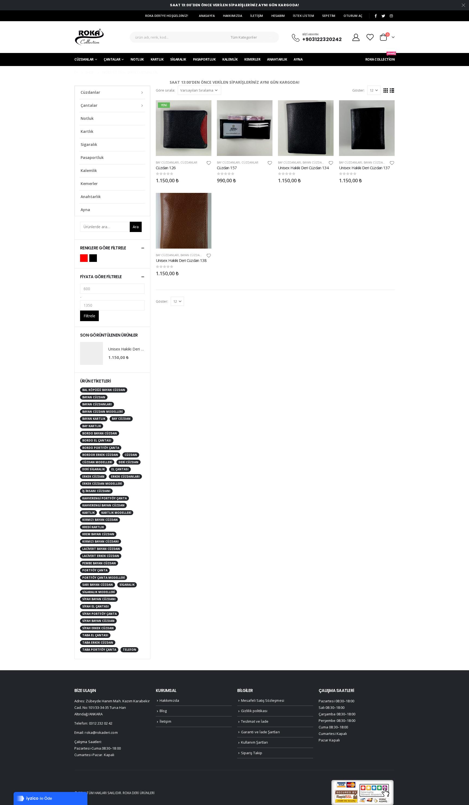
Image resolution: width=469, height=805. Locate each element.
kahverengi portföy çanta (104, 498)
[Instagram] (391, 16)
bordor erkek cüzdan (100, 455)
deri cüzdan (128, 462)
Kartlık (157, 59)
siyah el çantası (95, 606)
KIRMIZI (84, 258)
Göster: (358, 90)
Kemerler (252, 59)
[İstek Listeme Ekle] (208, 162)
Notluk (137, 59)
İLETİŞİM (256, 16)
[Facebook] (375, 16)
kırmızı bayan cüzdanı (100, 541)
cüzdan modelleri (97, 462)
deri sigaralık (93, 469)
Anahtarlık (277, 59)
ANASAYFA (207, 16)
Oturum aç (353, 16)
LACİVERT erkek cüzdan (100, 556)
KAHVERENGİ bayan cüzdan (103, 505)
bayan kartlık (93, 419)
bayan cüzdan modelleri (102, 412)
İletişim (165, 721)
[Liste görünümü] (392, 90)
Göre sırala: (165, 90)
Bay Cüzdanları (167, 162)
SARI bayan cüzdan (97, 585)
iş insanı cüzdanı (96, 491)
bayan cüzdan (93, 397)
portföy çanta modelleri (103, 578)
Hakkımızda (169, 700)
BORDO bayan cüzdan (99, 433)
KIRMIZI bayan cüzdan (100, 520)
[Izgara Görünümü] (385, 90)
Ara (136, 226)
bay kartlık (91, 426)
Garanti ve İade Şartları (260, 731)
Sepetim (328, 16)
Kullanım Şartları (254, 742)
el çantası (120, 469)
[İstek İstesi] (371, 37)
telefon (129, 649)
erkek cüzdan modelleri (102, 483)
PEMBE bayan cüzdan (99, 563)
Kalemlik (229, 59)
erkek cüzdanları (125, 476)
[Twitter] (383, 16)
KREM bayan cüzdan (98, 534)
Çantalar (112, 59)
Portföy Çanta (94, 570)
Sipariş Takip (251, 752)
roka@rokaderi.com (101, 732)
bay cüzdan (121, 419)
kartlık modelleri (116, 513)
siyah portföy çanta (99, 614)
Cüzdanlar (84, 59)
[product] (244, 128)
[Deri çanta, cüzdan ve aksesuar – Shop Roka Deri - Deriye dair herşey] (89, 37)
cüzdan (131, 455)
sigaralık (127, 585)
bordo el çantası (96, 440)
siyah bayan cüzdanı (99, 599)
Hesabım (278, 16)
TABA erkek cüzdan (97, 642)
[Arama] (271, 37)
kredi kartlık (93, 527)
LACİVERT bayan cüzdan (101, 549)
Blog (163, 710)
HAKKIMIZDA (232, 16)
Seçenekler (202, 109)
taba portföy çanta (99, 649)
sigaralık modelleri (98, 592)
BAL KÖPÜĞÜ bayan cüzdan (103, 390)
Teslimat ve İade (254, 721)
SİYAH (93, 258)
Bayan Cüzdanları (316, 162)
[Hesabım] (356, 37)
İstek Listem (303, 16)
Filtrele (89, 315)
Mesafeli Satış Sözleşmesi (262, 700)
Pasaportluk (204, 59)
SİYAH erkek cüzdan (98, 628)
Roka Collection (380, 57)
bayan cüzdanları (97, 404)
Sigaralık (178, 59)
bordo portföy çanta (100, 448)
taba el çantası (95, 635)
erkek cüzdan (93, 476)
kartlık (88, 513)
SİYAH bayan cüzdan (98, 621)
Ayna (298, 59)
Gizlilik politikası (254, 710)
